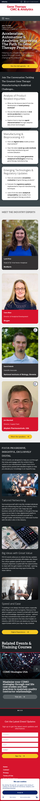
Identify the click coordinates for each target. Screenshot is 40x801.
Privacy (5, 773)
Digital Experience (18, 632)
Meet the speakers (18, 437)
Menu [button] (7, 19)
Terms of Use (8, 776)
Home (5, 767)
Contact (6, 770)
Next (36, 668)
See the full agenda (18, 66)
